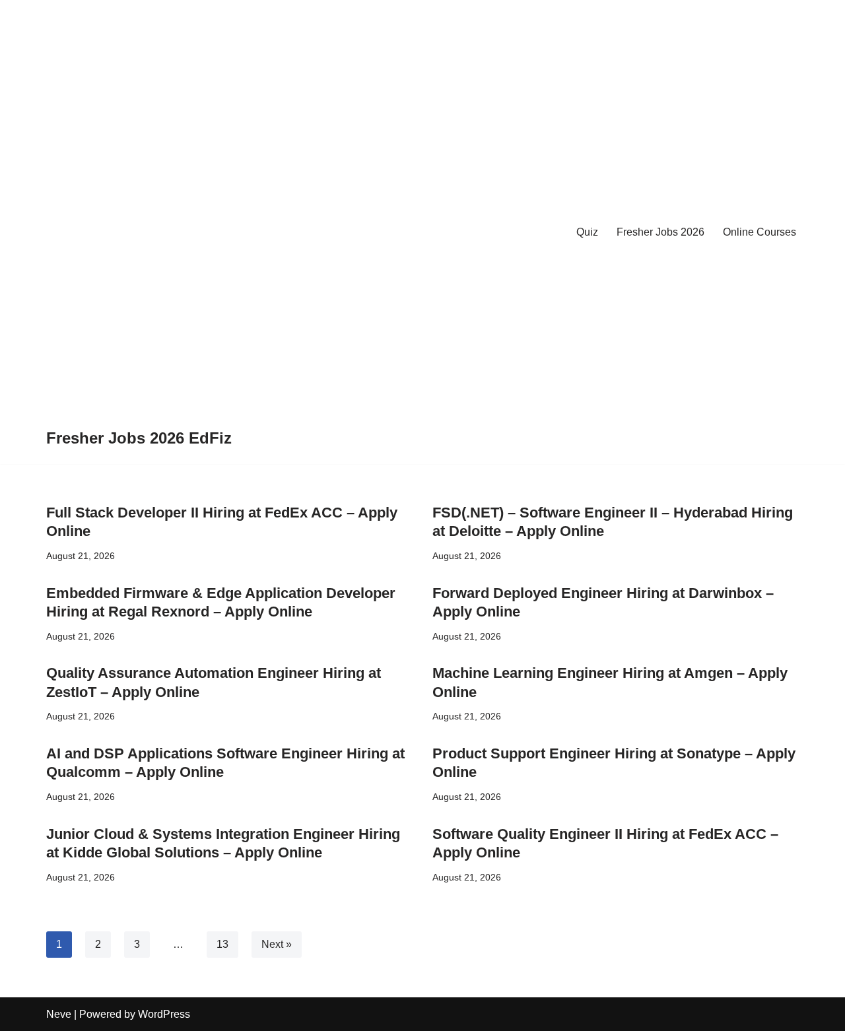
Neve (58, 1014)
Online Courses (759, 232)
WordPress (164, 1014)
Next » (276, 944)
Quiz (587, 232)
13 (222, 944)
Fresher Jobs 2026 (660, 232)
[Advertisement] (139, 220)
